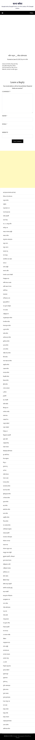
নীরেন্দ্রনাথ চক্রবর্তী (7, 435)
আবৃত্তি (4, 204)
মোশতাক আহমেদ (6, 654)
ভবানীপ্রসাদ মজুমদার (7, 529)
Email (4, 124)
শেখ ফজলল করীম (6, 634)
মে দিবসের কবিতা (6, 497)
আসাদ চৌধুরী (5, 266)
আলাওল (4, 263)
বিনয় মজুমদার (5, 458)
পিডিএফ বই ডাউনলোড (7, 196)
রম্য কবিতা (5, 505)
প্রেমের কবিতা (6, 368)
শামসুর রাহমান (6, 619)
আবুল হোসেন (5, 247)
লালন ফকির (5, 603)
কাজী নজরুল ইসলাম (7, 286)
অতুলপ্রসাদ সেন (6, 208)
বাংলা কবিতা (17, 3)
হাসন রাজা (5, 705)
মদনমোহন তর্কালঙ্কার (7, 536)
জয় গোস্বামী (5, 400)
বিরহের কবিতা (5, 380)
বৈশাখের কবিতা (6, 482)
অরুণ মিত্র (5, 220)
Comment (6, 91)
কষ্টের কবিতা (5, 333)
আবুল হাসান (5, 243)
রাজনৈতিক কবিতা (6, 509)
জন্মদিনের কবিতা (6, 341)
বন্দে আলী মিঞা (6, 454)
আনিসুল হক (5, 227)
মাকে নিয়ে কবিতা (6, 489)
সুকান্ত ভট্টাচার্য (6, 670)
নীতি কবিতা (5, 356)
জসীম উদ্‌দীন (5, 403)
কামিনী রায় (5, 290)
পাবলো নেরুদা (5, 478)
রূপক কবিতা (5, 513)
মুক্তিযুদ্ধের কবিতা (7, 493)
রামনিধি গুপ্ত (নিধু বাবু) (7, 587)
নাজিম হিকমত (6, 474)
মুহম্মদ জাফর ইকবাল (7, 560)
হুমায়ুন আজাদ (5, 709)
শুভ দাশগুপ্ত (5, 630)
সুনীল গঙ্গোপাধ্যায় (6, 685)
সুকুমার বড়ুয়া (5, 673)
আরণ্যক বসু (5, 251)
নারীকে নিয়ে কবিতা (7, 353)
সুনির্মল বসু (5, 681)
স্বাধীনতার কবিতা (6, 728)
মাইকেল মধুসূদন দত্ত (7, 548)
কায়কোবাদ (5, 294)
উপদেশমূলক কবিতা (7, 325)
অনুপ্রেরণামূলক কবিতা (7, 317)
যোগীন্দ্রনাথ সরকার (7, 568)
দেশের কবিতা (5, 349)
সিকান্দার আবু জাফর (7, 666)
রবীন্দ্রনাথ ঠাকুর (6, 580)
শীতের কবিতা (5, 521)
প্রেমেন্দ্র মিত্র (6, 443)
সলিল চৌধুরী (5, 646)
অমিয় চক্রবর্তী (6, 216)
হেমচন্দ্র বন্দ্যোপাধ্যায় (7, 720)
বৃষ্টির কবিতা (5, 384)
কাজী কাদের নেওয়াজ (7, 282)
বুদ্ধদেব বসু (5, 466)
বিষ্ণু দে (4, 462)
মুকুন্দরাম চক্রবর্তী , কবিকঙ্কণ (9, 556)
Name (4, 116)
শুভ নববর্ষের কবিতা (6, 525)
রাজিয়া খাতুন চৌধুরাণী (7, 583)
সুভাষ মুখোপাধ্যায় (6, 697)
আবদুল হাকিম (6, 235)
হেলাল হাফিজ (5, 724)
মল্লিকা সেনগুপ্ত (6, 540)
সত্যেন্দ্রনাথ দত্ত (6, 642)
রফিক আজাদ (5, 576)
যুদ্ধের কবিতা (5, 501)
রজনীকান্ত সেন (6, 572)
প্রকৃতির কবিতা (6, 364)
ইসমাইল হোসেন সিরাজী (8, 274)
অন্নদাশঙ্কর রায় (6, 212)
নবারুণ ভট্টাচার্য (6, 427)
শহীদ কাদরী (5, 615)
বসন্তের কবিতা (6, 372)
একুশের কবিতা (6, 329)
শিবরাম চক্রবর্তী (6, 627)
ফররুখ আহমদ (6, 446)
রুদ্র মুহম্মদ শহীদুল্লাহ (7, 595)
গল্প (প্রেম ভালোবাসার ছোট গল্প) (9, 192)
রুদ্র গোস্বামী (5, 591)
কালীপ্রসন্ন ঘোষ (6, 298)
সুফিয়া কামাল (5, 689)
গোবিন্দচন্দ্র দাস (6, 313)
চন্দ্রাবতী (4, 396)
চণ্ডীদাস (5, 392)
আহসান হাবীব (6, 270)
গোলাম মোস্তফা (6, 388)
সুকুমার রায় (5, 677)
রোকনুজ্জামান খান (6, 599)
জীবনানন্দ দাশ (5, 407)
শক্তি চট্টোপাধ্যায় (6, 607)
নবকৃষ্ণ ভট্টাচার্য (6, 423)
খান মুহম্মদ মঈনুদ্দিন (7, 306)
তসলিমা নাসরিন (6, 411)
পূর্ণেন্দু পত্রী (5, 439)
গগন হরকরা (5, 309)
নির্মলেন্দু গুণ (5, 431)
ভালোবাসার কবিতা (6, 486)
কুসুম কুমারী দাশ (6, 302)
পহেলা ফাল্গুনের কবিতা (7, 360)
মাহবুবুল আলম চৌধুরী (7, 552)
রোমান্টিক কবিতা (6, 517)
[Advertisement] (17, 33)
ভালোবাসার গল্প (6, 650)
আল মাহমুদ (5, 255)
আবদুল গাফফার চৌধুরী (7, 231)
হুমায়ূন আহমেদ (6, 716)
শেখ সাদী (5, 662)
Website (5, 132)
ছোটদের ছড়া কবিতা (7, 337)
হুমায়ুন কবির (5, 713)
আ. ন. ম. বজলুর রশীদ (7, 223)
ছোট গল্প (4, 470)
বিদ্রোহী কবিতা (6, 376)
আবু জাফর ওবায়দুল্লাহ (7, 239)
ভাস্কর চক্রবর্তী (6, 533)
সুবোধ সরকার (5, 693)
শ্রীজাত (4, 638)
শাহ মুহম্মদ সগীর (6, 623)
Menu (31, 13)
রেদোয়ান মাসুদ (6, 658)
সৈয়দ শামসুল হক (6, 701)
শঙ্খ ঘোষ (5, 611)
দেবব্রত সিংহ (5, 419)
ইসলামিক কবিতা (6, 321)
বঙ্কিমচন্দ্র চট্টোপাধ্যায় (7, 450)
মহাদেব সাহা (5, 544)
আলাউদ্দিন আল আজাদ (7, 259)
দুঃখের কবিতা (5, 345)
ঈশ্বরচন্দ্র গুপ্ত (6, 278)
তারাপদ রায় (5, 415)
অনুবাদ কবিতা (5, 200)
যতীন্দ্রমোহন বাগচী (6, 564)
